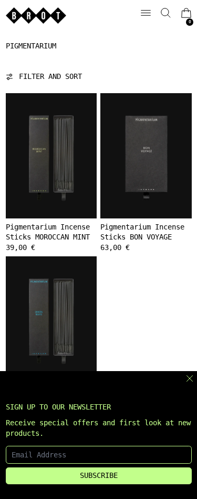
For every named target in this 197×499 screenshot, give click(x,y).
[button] (165, 12)
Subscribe (99, 475)
